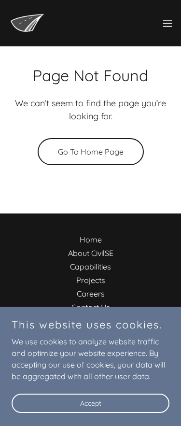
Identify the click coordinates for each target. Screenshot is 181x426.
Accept (90, 402)
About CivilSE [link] (90, 253)
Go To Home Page (91, 151)
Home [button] (91, 239)
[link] (27, 23)
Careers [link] (91, 293)
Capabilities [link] (90, 266)
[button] (167, 23)
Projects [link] (90, 280)
